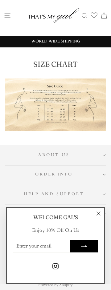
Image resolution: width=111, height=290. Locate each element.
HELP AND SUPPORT (54, 194)
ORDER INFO (54, 174)
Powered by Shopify (55, 285)
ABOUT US (53, 155)
